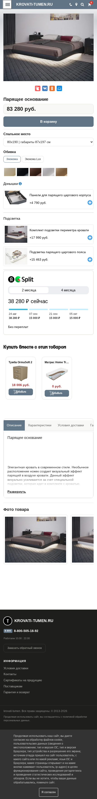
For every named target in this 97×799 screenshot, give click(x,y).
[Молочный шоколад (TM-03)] (35, 172)
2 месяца (29, 290)
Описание (14, 425)
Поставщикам (13, 686)
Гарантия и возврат (17, 692)
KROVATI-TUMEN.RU (34, 4)
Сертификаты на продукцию (23, 680)
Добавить (21, 392)
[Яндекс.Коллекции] (37, 88)
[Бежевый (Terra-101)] (61, 172)
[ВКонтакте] (45, 88)
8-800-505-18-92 (26, 631)
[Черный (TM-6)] (22, 172)
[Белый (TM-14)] (48, 172)
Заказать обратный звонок (24, 648)
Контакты (10, 674)
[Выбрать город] (76, 4)
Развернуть (16, 491)
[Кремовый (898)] (10, 172)
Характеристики (39, 425)
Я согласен (49, 792)
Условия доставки (71, 425)
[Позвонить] (70, 4)
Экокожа (12, 159)
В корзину (48, 121)
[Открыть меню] (7, 4)
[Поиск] (82, 4)
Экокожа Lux (33, 159)
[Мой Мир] (59, 88)
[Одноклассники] (52, 88)
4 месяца (68, 290)
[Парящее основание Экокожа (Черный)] (35, 539)
